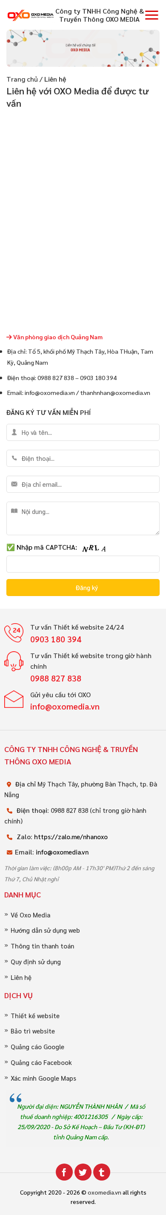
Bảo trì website (33, 1031)
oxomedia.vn (104, 1192)
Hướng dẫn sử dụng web (45, 930)
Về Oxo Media (30, 915)
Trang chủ (22, 78)
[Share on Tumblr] (101, 1172)
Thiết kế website (35, 1015)
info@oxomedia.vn (62, 852)
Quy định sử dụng (36, 961)
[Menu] (152, 14)
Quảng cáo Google (37, 1046)
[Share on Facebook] (64, 1172)
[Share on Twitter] (83, 1172)
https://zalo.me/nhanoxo (71, 836)
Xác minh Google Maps (43, 1078)
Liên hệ (21, 977)
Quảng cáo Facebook (41, 1062)
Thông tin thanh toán (42, 946)
